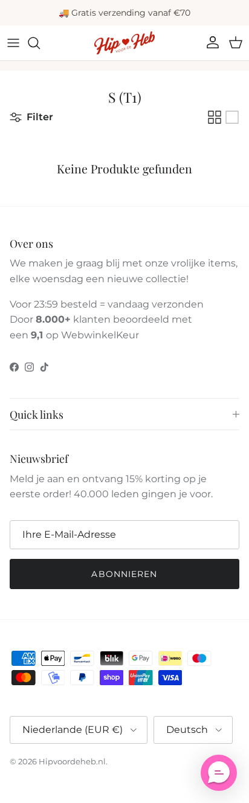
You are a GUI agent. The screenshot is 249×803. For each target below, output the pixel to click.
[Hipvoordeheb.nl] (124, 42)
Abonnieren (124, 574)
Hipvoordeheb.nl (72, 761)
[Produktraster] (214, 117)
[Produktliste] (232, 117)
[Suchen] (40, 43)
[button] (219, 773)
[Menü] (13, 43)
